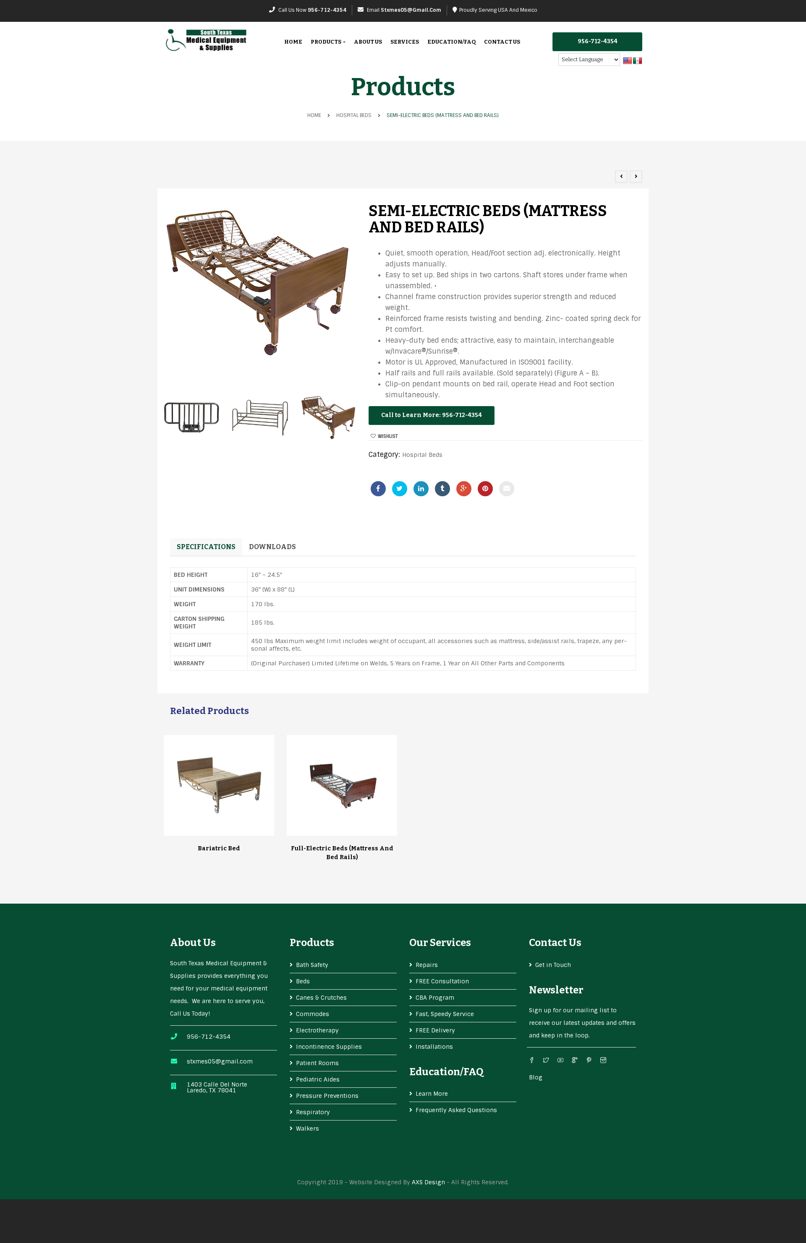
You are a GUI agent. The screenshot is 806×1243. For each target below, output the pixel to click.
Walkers (307, 1128)
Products (326, 42)
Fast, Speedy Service (445, 1014)
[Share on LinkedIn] (421, 488)
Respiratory (313, 1112)
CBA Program (435, 997)
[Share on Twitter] (399, 488)
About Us (368, 42)
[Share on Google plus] (463, 488)
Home (293, 42)
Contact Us (502, 42)
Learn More (432, 1093)
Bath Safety (312, 965)
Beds (303, 981)
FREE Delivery (435, 1030)
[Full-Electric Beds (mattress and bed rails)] (342, 785)
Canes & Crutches (321, 997)
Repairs (427, 965)
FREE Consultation (442, 981)
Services (404, 42)
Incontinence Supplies (329, 1046)
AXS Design (428, 1182)
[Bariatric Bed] (219, 785)
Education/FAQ (451, 42)
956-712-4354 (327, 10)
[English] (627, 61)
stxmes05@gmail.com (411, 10)
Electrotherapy (317, 1030)
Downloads (272, 547)
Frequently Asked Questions (456, 1110)
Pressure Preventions (327, 1096)
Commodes (312, 1014)
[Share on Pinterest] (485, 488)
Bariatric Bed (219, 848)
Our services (440, 943)
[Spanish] (637, 61)
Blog (535, 1077)
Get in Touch (553, 965)
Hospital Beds (354, 115)
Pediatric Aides (318, 1079)
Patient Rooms (317, 1063)
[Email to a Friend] (506, 488)
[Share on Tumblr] (442, 488)
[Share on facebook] (378, 488)
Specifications (206, 547)
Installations (434, 1046)
